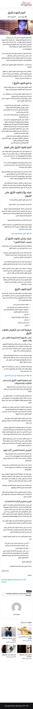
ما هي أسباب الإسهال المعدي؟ (25, 656)
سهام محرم (21, 17)
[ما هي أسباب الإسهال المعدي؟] (24, 649)
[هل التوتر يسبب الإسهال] (8, 649)
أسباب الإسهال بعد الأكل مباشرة (9, 639)
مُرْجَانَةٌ (30, 566)
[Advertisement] (16, 682)
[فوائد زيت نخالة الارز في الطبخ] (24, 631)
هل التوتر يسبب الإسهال (9, 655)
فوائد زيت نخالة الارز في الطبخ (25, 638)
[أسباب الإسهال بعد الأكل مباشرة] (8, 632)
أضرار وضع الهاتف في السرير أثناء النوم (15, 376)
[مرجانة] (26, 4)
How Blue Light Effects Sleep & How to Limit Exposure (18, 594)
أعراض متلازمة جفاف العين (18, 234)
